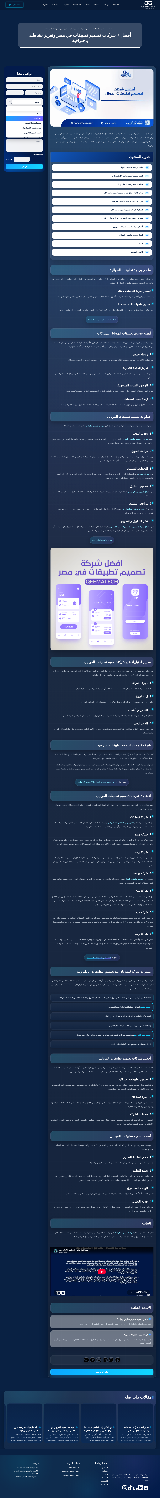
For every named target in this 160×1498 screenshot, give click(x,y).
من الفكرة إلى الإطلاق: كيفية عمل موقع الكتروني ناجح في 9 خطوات (134, 1429)
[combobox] (24, 118)
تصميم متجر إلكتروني (142, 1035)
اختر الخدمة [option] (37, 118)
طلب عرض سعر (14, 5)
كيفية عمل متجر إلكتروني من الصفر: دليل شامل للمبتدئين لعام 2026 (98, 1429)
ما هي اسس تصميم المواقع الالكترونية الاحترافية (97, 782)
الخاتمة (140, 244)
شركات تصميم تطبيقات (95, 426)
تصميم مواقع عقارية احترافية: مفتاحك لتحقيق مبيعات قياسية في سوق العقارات (24, 1429)
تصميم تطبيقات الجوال (134, 879)
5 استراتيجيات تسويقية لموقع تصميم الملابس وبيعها (62, 1429)
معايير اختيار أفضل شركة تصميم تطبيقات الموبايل (123, 193)
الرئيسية (116, 4)
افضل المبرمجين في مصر (138, 492)
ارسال (24, 167)
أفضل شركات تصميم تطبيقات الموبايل (128, 227)
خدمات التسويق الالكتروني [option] (32, 133)
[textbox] (24, 108)
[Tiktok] (130, 1487)
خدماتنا (96, 4)
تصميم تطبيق (145, 1007)
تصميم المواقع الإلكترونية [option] (33, 123)
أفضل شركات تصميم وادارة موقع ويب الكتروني (129, 527)
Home (113, 29)
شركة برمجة (143, 474)
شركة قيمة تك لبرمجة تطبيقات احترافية (127, 201)
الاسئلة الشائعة (137, 252)
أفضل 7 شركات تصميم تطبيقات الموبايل (127, 210)
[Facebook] (146, 1488)
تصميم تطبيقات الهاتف (101, 29)
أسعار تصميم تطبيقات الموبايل (131, 235)
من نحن (106, 4)
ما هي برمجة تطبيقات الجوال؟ (131, 167)
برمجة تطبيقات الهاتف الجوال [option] (32, 128)
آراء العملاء (77, 4)
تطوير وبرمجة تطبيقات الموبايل (121, 823)
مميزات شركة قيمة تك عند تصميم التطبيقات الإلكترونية (121, 218)
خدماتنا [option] (39, 113)
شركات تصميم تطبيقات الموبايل (135, 439)
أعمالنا (87, 4)
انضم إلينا (55, 4)
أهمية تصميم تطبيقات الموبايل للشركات (127, 176)
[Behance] (135, 1488)
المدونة (66, 4)
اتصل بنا (45, 4)
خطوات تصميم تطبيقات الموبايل (130, 184)
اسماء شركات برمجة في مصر (99, 957)
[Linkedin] (140, 1487)
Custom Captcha (37, 155)
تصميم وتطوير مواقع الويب (133, 509)
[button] (117, 1359)
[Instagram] (124, 1487)
